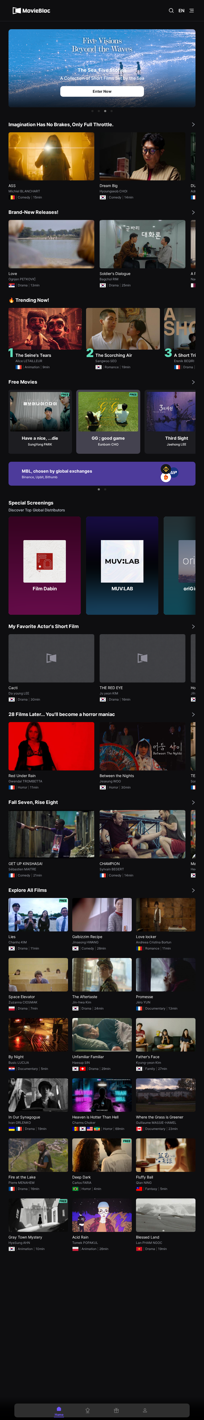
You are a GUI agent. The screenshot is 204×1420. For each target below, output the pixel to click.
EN (181, 10)
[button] (92, 111)
